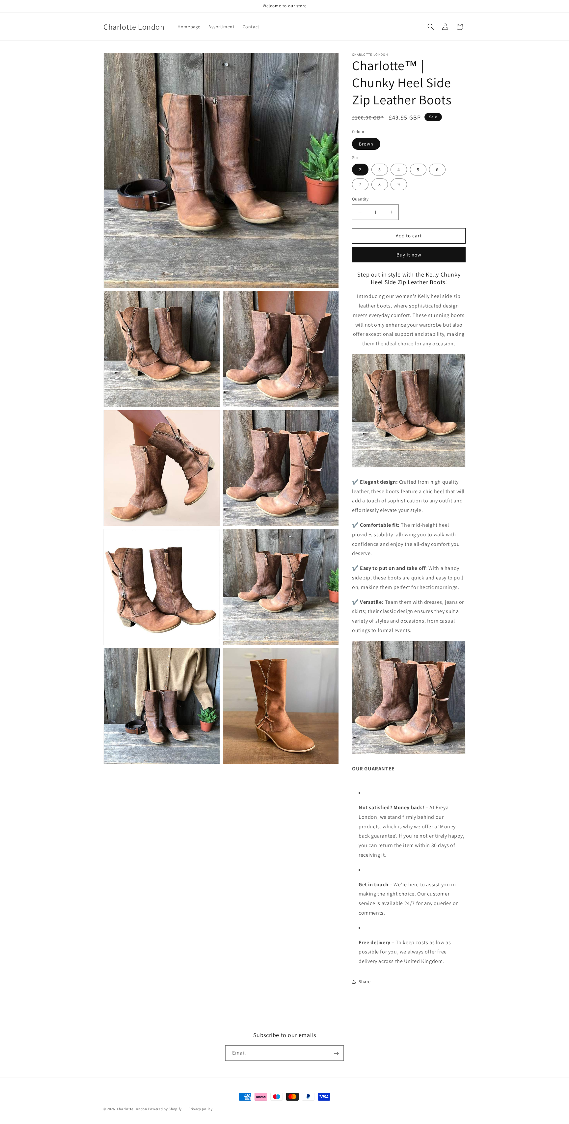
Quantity (360, 199)
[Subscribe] (336, 1053)
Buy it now (408, 255)
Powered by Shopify (165, 1109)
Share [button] (365, 981)
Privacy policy (200, 1108)
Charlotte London (132, 1109)
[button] (430, 26)
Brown (366, 144)
